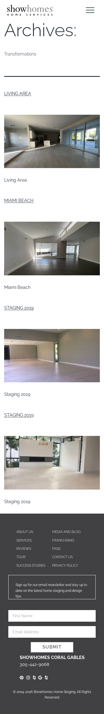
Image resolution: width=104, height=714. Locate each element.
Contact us (62, 557)
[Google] (40, 677)
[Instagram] (28, 677)
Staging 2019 (19, 307)
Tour (21, 557)
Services (24, 540)
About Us (24, 532)
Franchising (63, 540)
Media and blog (66, 532)
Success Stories (30, 565)
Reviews (23, 549)
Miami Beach (19, 200)
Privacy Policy (65, 565)
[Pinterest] (22, 677)
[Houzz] (34, 677)
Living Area (17, 93)
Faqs (56, 549)
